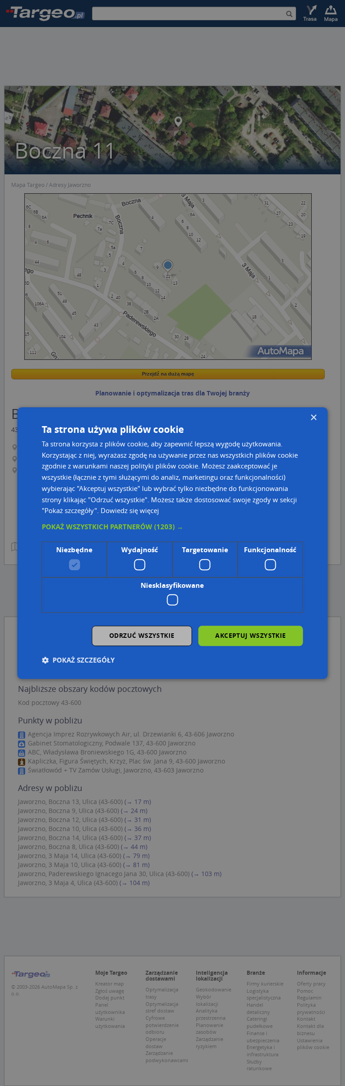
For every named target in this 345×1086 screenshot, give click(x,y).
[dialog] (172, 543)
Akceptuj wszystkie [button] (250, 635)
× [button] (313, 417)
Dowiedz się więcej (130, 510)
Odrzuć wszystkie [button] (141, 635)
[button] (172, 527)
